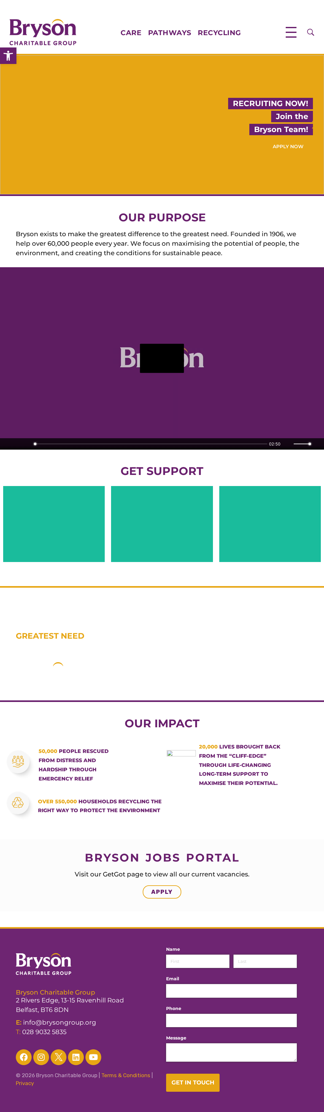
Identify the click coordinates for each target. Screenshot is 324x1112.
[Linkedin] (76, 1057)
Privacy (25, 1083)
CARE (134, 32)
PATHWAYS (169, 32)
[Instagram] (41, 1057)
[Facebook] (24, 1057)
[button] (8, 55)
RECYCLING (219, 32)
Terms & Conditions (125, 1075)
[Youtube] (93, 1057)
